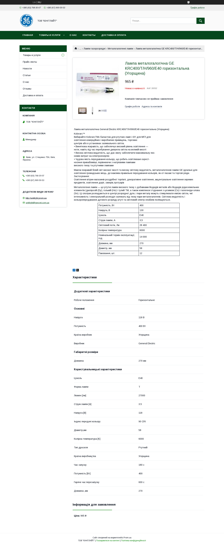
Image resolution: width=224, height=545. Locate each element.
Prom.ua (127, 537)
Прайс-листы (30, 62)
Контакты (89, 35)
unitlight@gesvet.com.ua (37, 202)
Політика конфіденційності (133, 540)
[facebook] (74, 270)
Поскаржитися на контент (108, 540)
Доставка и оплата (113, 35)
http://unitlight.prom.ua (36, 198)
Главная (27, 35)
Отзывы (27, 88)
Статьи (27, 75)
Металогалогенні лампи (120, 48)
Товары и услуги (49, 35)
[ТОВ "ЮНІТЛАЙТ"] (26, 26)
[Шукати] (200, 21)
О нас (73, 35)
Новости (27, 68)
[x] (77, 270)
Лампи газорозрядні (94, 48)
